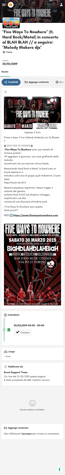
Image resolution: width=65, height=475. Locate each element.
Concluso (25, 332)
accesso (27, 433)
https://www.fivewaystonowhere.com (35, 215)
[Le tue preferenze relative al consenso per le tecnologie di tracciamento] (59, 469)
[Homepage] (11, 5)
